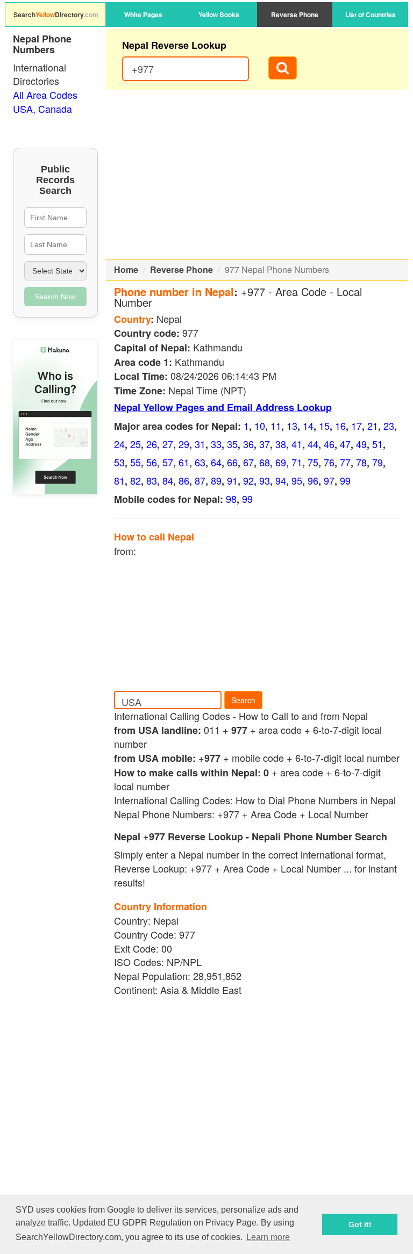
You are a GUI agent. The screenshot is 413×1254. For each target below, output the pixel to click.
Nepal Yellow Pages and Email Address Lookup (223, 407)
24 (119, 444)
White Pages (143, 14)
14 (308, 426)
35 (232, 444)
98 (231, 499)
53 (119, 462)
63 (200, 462)
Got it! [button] (360, 1224)
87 (200, 480)
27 (167, 444)
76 (329, 462)
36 (248, 444)
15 (324, 426)
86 (184, 480)
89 (216, 480)
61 (184, 462)
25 (135, 444)
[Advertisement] (257, 174)
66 (232, 462)
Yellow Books (218, 14)
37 (264, 444)
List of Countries (370, 14)
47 (345, 444)
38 (280, 444)
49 (361, 444)
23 (388, 426)
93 (264, 480)
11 (275, 426)
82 (135, 480)
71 (296, 462)
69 (280, 462)
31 (200, 444)
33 (216, 444)
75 (313, 462)
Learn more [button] (268, 1237)
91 (232, 480)
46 (329, 444)
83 (151, 480)
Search (243, 700)
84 (167, 480)
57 (167, 462)
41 (296, 444)
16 (340, 426)
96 (313, 480)
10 (259, 426)
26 (151, 444)
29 (184, 444)
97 (329, 480)
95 (296, 480)
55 (135, 462)
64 (216, 462)
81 (119, 480)
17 (356, 426)
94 (280, 480)
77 (345, 462)
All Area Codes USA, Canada (45, 102)
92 (248, 480)
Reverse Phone (294, 14)
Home (126, 269)
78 (361, 462)
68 (264, 462)
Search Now (55, 296)
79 (377, 462)
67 (248, 462)
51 (377, 444)
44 (313, 444)
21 (372, 426)
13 (292, 426)
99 (345, 480)
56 (151, 462)
